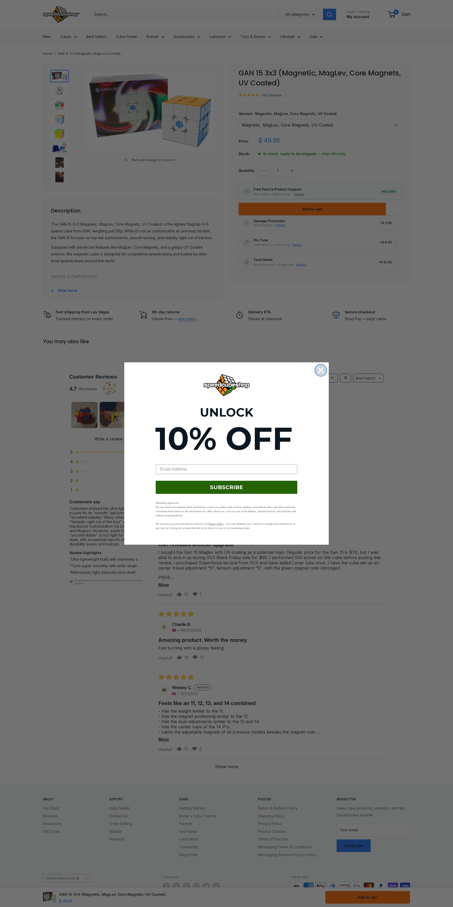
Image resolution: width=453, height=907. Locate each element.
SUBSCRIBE (226, 487)
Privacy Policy (216, 524)
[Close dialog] (321, 370)
